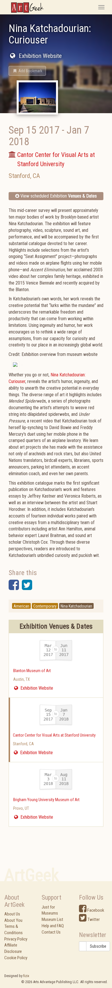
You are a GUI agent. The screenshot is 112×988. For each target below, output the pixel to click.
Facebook (95, 910)
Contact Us (51, 932)
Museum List (52, 919)
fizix (26, 976)
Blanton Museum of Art (32, 670)
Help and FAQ (53, 925)
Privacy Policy (15, 939)
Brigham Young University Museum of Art (46, 799)
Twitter (93, 919)
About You (13, 920)
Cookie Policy (15, 957)
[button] (27, 71)
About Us (12, 914)
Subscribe (98, 946)
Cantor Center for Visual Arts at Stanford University (54, 735)
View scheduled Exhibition (58, 196)
